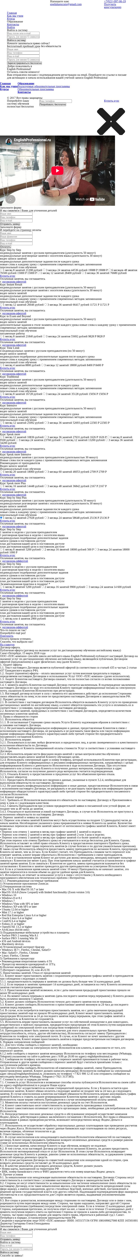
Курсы (11, 18)
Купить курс (111, 100)
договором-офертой (14, 281)
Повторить (6, 635)
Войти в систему (16, 40)
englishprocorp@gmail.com (66, 4)
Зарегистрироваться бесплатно (24, 63)
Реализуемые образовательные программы (44, 86)
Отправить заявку (10, 224)
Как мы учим (15, 15)
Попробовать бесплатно (53, 104)
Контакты (13, 24)
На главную (7, 644)
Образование (26, 83)
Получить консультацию (112, 6)
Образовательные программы (36, 89)
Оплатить (5, 247)
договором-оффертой (15, 561)
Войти (11, 27)
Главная (12, 12)
